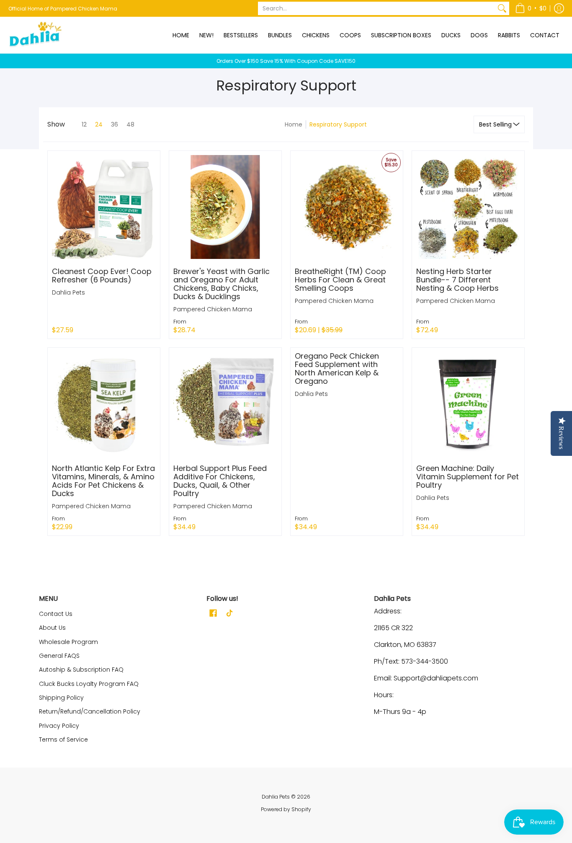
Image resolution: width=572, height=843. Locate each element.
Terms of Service (63, 739)
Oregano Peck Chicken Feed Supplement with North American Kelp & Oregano (337, 368)
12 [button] (84, 124)
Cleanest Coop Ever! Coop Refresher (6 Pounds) (102, 275)
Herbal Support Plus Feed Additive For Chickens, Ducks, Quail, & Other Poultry (220, 481)
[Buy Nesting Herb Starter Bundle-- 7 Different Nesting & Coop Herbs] (468, 207)
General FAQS (59, 656)
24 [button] (99, 124)
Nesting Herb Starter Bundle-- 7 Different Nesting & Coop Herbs (457, 279)
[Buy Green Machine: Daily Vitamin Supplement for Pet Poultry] (468, 404)
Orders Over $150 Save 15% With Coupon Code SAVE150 (286, 61)
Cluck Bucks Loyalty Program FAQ (89, 684)
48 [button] (130, 124)
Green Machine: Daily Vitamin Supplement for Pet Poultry (467, 476)
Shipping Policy (61, 697)
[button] (530, 8)
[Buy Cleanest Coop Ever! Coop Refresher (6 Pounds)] (104, 207)
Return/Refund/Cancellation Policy (89, 711)
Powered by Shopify (286, 809)
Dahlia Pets (68, 292)
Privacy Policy (59, 725)
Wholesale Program (68, 642)
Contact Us (55, 614)
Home (293, 124)
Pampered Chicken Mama (212, 309)
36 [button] (114, 124)
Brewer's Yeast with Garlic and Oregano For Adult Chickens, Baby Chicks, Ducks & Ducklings (221, 284)
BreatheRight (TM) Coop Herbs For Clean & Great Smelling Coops (340, 279)
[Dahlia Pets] (35, 35)
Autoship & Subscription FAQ (81, 669)
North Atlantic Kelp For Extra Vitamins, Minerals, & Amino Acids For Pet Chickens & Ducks (103, 481)
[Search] (502, 8)
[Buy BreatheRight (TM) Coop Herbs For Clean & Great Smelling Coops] (347, 207)
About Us (52, 627)
